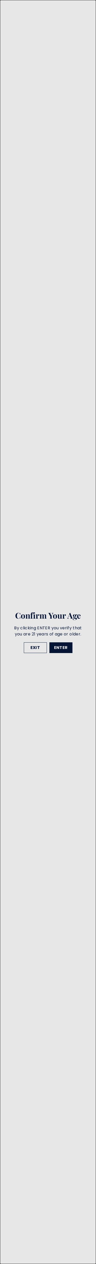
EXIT (35, 647)
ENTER (61, 647)
